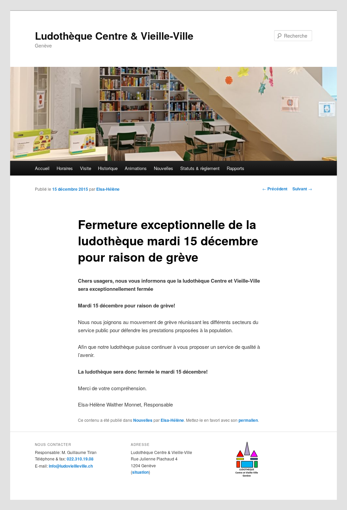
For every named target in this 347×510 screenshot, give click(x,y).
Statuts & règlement (200, 168)
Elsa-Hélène (108, 189)
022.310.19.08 (80, 459)
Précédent (274, 189)
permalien (248, 420)
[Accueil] (246, 479)
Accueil (42, 168)
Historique (108, 168)
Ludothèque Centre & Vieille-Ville (114, 35)
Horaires (65, 168)
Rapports (235, 168)
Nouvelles (163, 168)
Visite (85, 168)
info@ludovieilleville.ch (71, 466)
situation (140, 472)
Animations (136, 168)
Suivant (302, 189)
